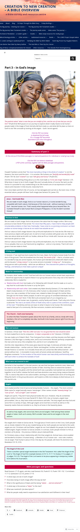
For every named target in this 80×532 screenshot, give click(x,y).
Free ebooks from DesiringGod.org (59, 48)
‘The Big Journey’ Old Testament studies (41, 27)
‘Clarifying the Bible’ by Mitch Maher (38, 41)
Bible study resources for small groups (51, 34)
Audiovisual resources (38, 37)
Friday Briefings (46, 23)
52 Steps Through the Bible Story (28, 23)
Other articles (23, 37)
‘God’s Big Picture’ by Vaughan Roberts (64, 41)
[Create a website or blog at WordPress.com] (4, 53)
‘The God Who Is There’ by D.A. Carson (40, 44)
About (8, 23)
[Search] (73, 58)
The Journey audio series (38, 30)
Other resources (38, 48)
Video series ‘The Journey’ (56, 30)
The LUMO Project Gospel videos (68, 37)
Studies (32, 34)
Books (51, 37)
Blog (13, 23)
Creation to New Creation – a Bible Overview (30, 8)
